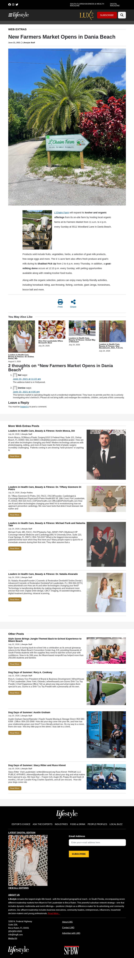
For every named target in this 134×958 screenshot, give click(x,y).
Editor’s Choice (21, 824)
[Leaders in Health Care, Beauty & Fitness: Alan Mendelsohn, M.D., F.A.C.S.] (112, 331)
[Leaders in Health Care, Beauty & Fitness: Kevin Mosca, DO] (106, 455)
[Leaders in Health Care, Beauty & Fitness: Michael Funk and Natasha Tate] (106, 545)
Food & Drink (77, 824)
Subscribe (107, 15)
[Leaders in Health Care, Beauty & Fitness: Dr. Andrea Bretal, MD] (21, 337)
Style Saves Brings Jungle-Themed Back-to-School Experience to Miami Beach (45, 639)
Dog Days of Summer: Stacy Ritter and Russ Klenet (37, 765)
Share (73, 307)
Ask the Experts (42, 824)
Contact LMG (68, 927)
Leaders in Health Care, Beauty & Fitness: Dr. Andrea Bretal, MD (21, 356)
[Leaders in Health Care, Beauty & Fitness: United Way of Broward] (82, 328)
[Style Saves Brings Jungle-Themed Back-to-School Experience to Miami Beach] (106, 651)
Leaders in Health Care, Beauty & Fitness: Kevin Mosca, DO (41, 431)
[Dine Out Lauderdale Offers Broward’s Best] (51, 330)
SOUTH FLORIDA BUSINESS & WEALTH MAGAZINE (87, 5)
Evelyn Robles (27, 493)
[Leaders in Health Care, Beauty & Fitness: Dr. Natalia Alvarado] (106, 593)
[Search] (122, 15)
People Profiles (97, 824)
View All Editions (18, 888)
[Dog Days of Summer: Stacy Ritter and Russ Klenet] (106, 777)
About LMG (67, 922)
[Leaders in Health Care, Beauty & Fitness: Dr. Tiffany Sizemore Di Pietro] (106, 499)
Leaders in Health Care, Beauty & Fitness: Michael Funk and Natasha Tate (46, 524)
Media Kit (12, 938)
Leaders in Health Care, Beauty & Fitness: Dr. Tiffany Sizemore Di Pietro (44, 488)
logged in (24, 406)
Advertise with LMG (71, 933)
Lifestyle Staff (29, 42)
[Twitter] (17, 4)
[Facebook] (9, 4)
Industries (61, 824)
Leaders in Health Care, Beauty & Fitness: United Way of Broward (82, 340)
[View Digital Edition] (28, 860)
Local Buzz (116, 824)
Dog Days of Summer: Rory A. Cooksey (30, 672)
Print (60, 307)
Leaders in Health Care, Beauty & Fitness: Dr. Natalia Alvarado (43, 574)
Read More (14, 456)
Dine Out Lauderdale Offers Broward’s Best (50, 342)
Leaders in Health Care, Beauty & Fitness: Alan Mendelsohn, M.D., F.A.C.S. (111, 346)
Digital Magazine (115, 5)
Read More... (54, 913)
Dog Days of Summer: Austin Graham (29, 712)
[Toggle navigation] (10, 15)
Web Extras (17, 29)
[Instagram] (13, 4)
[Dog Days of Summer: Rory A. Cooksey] (106, 688)
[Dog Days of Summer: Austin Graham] (106, 735)
